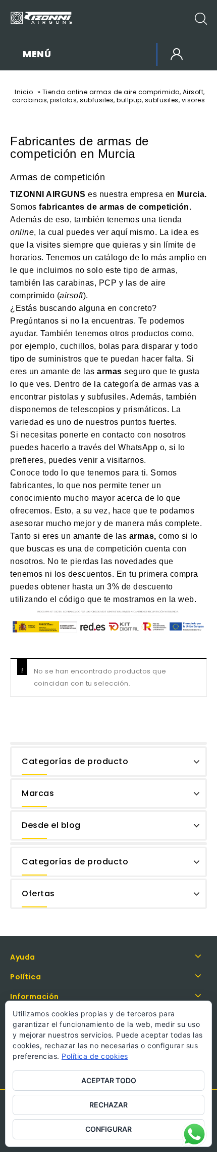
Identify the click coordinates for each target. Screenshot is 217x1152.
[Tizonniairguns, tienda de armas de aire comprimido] (41, 18)
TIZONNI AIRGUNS (48, 194)
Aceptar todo (108, 1080)
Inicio (24, 92)
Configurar (108, 1129)
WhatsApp (137, 447)
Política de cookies (95, 1056)
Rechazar (108, 1104)
